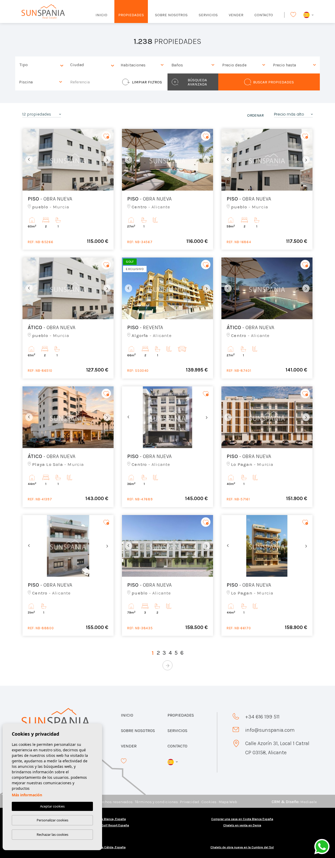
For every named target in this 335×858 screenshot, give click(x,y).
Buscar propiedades (273, 82)
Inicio (101, 15)
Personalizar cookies (52, 820)
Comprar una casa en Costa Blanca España (242, 819)
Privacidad (189, 801)
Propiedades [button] (131, 15)
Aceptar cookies (52, 806)
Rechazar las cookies (52, 834)
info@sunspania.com (270, 730)
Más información (27, 794)
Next (108, 160)
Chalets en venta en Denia (242, 825)
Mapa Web (228, 801)
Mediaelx (308, 801)
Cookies (208, 801)
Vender (236, 15)
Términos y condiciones (156, 801)
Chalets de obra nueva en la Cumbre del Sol (242, 847)
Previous (28, 160)
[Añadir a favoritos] (106, 136)
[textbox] (41, 65)
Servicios (208, 15)
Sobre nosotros (171, 15)
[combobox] (40, 64)
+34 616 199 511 (262, 717)
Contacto (263, 15)
